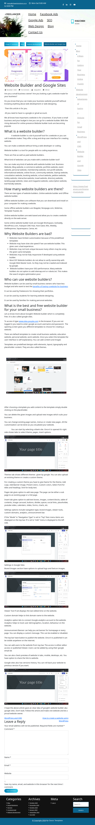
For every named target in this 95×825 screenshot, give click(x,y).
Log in (54, 803)
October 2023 (34, 808)
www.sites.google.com (28, 321)
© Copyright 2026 (39, 820)
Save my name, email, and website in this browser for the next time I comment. (33, 785)
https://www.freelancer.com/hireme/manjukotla (81, 189)
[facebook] (63, 4)
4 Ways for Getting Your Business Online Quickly (81, 70)
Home (32, 14)
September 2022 (34, 812)
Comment (9, 729)
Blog (51, 26)
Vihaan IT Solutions (11, 44)
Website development (34, 44)
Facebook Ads (49, 14)
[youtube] (73, 4)
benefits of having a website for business (50, 286)
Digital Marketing (12, 805)
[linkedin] (65, 4)
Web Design (36, 26)
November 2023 (34, 805)
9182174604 (80, 20)
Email (7, 765)
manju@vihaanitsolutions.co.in (17, 3)
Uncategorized (11, 810)
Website (7, 773)
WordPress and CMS (13, 718)
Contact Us (35, 32)
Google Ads (35, 20)
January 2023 (33, 810)
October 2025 (34, 803)
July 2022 (32, 815)
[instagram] (69, 4)
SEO (49, 20)
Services (9, 808)
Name (7, 757)
